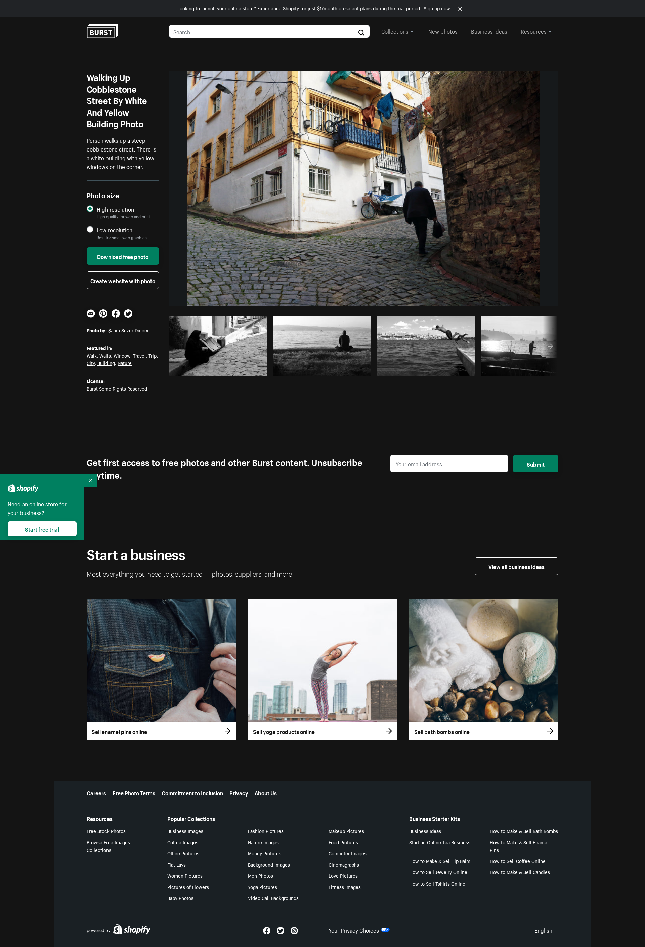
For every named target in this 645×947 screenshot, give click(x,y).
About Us (266, 792)
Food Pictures (343, 842)
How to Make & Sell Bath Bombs (524, 830)
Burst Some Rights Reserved (117, 388)
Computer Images (348, 853)
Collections (394, 30)
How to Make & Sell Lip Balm (439, 860)
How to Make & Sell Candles (520, 871)
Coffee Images (182, 842)
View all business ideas (516, 566)
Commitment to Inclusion (192, 792)
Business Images (185, 830)
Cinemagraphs (344, 864)
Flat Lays (176, 864)
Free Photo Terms (134, 792)
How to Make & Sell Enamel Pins (519, 845)
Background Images (269, 864)
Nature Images (263, 842)
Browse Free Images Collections (108, 845)
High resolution (115, 209)
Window (122, 355)
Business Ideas (425, 830)
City (91, 363)
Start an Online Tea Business (439, 842)
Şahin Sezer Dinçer (128, 330)
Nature (125, 363)
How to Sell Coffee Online (518, 860)
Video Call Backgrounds (273, 897)
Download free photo (122, 256)
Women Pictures (185, 875)
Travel (139, 355)
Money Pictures (264, 853)
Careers (96, 792)
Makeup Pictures (346, 830)
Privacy (238, 792)
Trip (152, 355)
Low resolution (114, 230)
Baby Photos (180, 897)
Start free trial (42, 528)
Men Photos (260, 875)
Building (106, 363)
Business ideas (489, 30)
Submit (536, 463)
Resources (534, 30)
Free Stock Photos (106, 830)
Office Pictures (183, 853)
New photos (443, 30)
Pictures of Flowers (188, 886)
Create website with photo (122, 280)
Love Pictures (343, 875)
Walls (105, 355)
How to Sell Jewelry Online (438, 871)
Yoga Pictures (262, 886)
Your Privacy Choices (354, 929)
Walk (92, 355)
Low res (246, 369)
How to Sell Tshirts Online (437, 883)
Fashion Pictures (266, 830)
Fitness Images (345, 886)
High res (220, 369)
